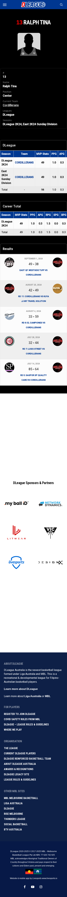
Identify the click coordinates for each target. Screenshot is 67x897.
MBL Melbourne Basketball (21, 798)
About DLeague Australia (20, 763)
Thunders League (14, 819)
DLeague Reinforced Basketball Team (27, 758)
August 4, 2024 (33, 311)
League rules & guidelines (20, 779)
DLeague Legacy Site (16, 774)
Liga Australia (32, 696)
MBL (48, 696)
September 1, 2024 (33, 259)
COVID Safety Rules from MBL (22, 719)
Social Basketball (15, 824)
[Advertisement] (33, 433)
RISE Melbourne (13, 813)
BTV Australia (13, 829)
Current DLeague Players (20, 753)
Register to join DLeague (19, 714)
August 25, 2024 (34, 285)
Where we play (13, 729)
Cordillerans (11, 105)
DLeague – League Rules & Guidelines (26, 724)
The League (11, 748)
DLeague (9, 808)
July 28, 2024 (33, 337)
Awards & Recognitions (18, 769)
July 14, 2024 (33, 364)
